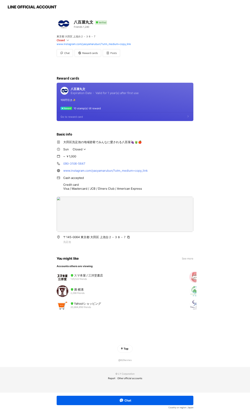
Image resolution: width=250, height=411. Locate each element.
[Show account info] (101, 22)
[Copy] (128, 237)
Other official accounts (129, 378)
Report (111, 378)
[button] (88, 53)
